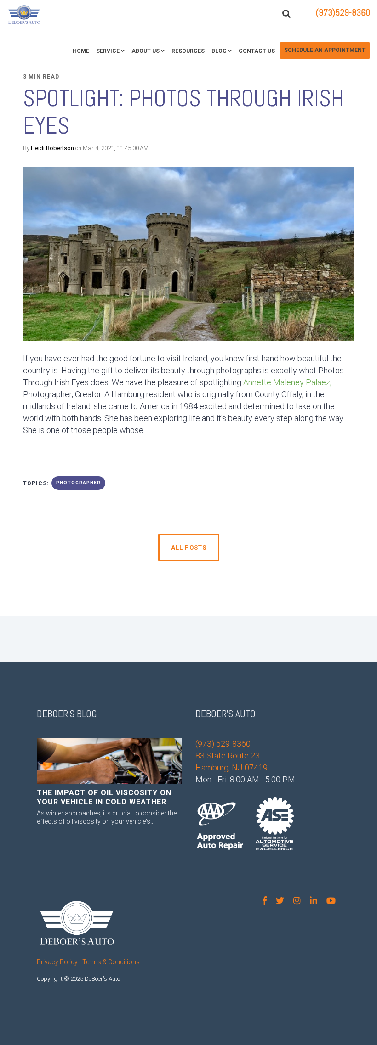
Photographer (78, 482)
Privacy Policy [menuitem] (57, 962)
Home (81, 51)
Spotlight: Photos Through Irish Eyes (183, 112)
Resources (188, 51)
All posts (188, 547)
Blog (219, 51)
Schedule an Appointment (325, 50)
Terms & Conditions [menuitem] (111, 962)
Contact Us (257, 51)
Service (108, 51)
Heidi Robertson (52, 148)
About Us (145, 51)
